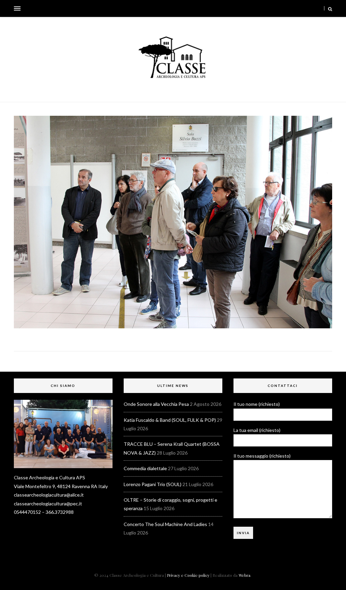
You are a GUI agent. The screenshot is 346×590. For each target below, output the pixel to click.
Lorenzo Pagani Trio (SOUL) (152, 484)
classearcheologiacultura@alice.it (49, 495)
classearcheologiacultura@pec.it (48, 503)
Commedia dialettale (145, 468)
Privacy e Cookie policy (188, 575)
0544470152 (27, 512)
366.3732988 (60, 512)
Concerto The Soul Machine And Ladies (165, 524)
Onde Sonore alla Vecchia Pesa (156, 404)
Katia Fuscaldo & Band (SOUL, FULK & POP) (170, 420)
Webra (244, 575)
